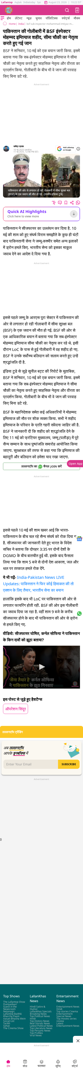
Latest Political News (41, 1025)
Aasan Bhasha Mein (14, 1018)
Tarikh (6, 1023)
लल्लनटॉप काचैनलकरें (41, 466)
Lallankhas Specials (41, 1011)
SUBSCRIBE (69, 764)
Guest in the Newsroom (10, 1008)
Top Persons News (40, 1030)
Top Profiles (36, 1033)
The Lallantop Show (14, 1002)
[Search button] (67, 10)
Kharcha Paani (11, 1016)
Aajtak (18, 2)
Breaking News (38, 1014)
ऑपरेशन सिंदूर (15, 709)
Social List (8, 1021)
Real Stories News (40, 1023)
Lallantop (7, 2)
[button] (77, 10)
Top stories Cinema (67, 1011)
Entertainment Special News (64, 1015)
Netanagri (9, 1011)
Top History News (39, 1021)
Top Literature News (41, 1028)
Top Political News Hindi (40, 1017)
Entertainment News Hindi (67, 1008)
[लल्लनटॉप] (9, 10)
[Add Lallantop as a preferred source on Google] (65, 148)
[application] (41, 667)
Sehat (6, 1025)
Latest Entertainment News (67, 1024)
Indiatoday (29, 2)
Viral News (36, 1035)
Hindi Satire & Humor (37, 1008)
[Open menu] (2, 18)
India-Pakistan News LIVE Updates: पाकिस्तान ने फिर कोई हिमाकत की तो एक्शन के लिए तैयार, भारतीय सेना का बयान (38, 584)
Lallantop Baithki (12, 1014)
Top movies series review (66, 1020)
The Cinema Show (13, 1028)
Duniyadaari (10, 1004)
